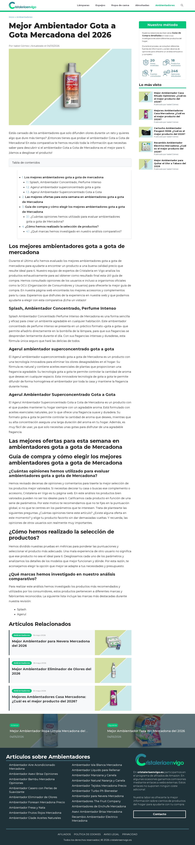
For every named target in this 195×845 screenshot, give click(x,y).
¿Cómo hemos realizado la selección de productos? (60, 226)
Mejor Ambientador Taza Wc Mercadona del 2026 (146, 731)
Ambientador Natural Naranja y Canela (98, 780)
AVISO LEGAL (111, 834)
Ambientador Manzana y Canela (94, 775)
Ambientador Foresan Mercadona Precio (37, 802)
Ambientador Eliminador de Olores (33, 797)
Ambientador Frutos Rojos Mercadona (35, 812)
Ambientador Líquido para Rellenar (96, 770)
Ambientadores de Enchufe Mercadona (99, 806)
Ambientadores (165, 5)
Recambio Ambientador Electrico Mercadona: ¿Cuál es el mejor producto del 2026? (170, 147)
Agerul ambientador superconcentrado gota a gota (63, 187)
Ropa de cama (120, 5)
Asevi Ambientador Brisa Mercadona (97, 811)
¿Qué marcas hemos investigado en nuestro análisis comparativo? (74, 231)
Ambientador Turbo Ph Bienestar (95, 791)
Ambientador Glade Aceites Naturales (35, 818)
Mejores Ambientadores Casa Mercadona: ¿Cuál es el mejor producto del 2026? (169, 115)
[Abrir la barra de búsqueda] (182, 5)
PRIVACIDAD (129, 834)
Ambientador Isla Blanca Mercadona (97, 765)
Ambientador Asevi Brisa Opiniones (33, 774)
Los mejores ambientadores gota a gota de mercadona (62, 177)
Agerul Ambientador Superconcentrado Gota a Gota (64, 192)
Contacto (159, 814)
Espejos (100, 5)
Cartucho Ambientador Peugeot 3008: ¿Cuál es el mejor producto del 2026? (169, 131)
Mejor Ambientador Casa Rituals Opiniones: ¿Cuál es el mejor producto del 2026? (170, 97)
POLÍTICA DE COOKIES (87, 834)
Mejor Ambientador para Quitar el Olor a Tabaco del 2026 (170, 163)
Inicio (11, 17)
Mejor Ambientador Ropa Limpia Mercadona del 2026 (52, 731)
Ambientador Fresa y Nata (27, 807)
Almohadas (142, 5)
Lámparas (83, 5)
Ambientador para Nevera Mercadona (98, 796)
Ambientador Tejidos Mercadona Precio (99, 785)
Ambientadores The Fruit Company (96, 801)
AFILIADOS (64, 834)
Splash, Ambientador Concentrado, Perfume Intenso (63, 182)
